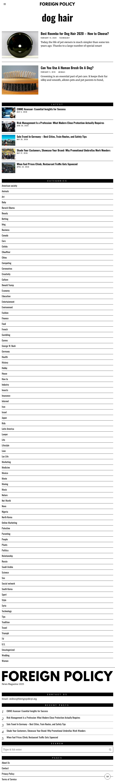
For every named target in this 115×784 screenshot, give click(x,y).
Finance (5, 318)
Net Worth (6, 500)
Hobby (4, 368)
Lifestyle (5, 445)
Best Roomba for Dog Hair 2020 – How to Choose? (75, 33)
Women (5, 661)
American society (9, 185)
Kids (4, 423)
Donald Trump (8, 285)
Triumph (5, 633)
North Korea (7, 517)
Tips (3, 616)
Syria (4, 605)
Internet (5, 401)
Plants (4, 545)
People (5, 539)
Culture (5, 279)
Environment (7, 307)
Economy (6, 290)
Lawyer (5, 434)
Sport (4, 594)
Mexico (5, 473)
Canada (5, 235)
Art (3, 196)
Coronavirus (7, 268)
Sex (3, 578)
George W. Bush (9, 346)
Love (4, 451)
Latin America (8, 429)
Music (4, 489)
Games (5, 340)
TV (3, 638)
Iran (3, 406)
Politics (5, 550)
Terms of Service (9, 779)
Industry (5, 384)
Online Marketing (9, 522)
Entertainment (8, 301)
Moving (5, 484)
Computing (6, 263)
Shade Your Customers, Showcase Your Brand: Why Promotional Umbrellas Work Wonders (63, 150)
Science (5, 572)
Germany (6, 351)
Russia (4, 561)
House (4, 373)
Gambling (6, 335)
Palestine (6, 528)
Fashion (5, 312)
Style (4, 600)
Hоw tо (5, 379)
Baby (4, 202)
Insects (5, 390)
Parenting (6, 534)
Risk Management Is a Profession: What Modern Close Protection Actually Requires (60, 123)
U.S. (3, 644)
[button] (110, 749)
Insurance (6, 395)
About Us (6, 762)
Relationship (7, 556)
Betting (5, 219)
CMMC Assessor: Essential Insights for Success (41, 109)
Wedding (5, 655)
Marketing (6, 462)
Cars (4, 241)
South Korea (7, 589)
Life (3, 440)
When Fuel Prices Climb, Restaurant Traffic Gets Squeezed (47, 164)
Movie (4, 478)
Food (4, 324)
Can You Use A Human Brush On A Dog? (67, 67)
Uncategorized (8, 650)
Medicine (6, 467)
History (5, 362)
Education (6, 296)
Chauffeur (6, 252)
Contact (5, 768)
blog (4, 224)
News (4, 506)
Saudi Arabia (7, 567)
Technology (64, 38)
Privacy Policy (8, 773)
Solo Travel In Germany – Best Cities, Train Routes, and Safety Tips (52, 136)
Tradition (6, 622)
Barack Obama (8, 208)
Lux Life (5, 456)
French (5, 329)
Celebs (5, 246)
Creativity (6, 274)
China (4, 257)
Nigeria (5, 511)
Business (5, 230)
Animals (61, 72)
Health (5, 357)
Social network (8, 583)
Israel (4, 412)
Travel (4, 627)
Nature (5, 495)
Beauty (5, 213)
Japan (4, 417)
